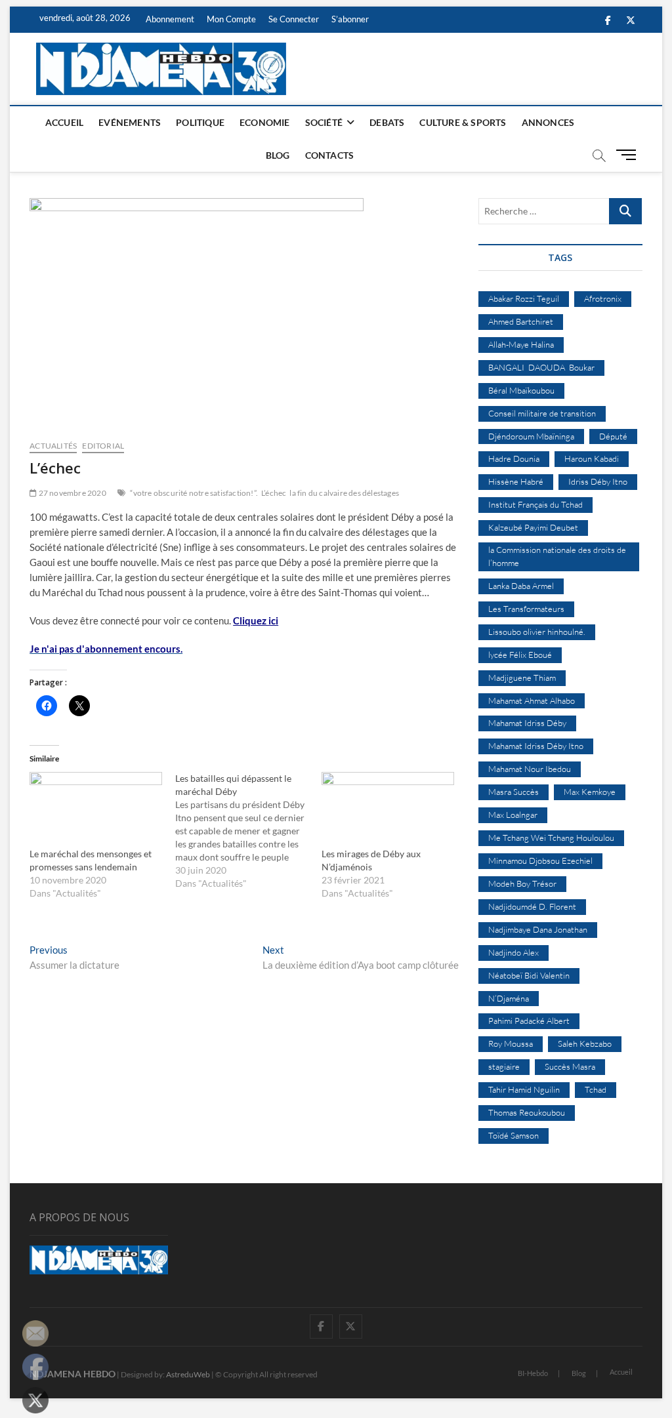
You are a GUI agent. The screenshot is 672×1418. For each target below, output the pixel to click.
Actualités (53, 446)
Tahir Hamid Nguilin (524, 1089)
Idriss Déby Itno (597, 481)
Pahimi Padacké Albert (529, 1020)
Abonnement (170, 19)
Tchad (595, 1089)
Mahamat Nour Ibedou (529, 768)
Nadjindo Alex (513, 952)
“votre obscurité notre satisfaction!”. (194, 493)
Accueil (64, 122)
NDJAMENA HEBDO (73, 1373)
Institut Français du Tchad (535, 504)
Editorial (103, 446)
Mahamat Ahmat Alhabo (531, 700)
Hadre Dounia (513, 458)
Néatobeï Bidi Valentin (529, 975)
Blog (278, 155)
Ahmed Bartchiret (520, 321)
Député (613, 436)
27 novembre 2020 (71, 493)
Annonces (548, 122)
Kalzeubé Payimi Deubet (533, 527)
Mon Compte (231, 19)
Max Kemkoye (590, 791)
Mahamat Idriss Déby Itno (535, 745)
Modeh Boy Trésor (522, 883)
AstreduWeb (188, 1374)
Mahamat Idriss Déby (527, 723)
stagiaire (504, 1066)
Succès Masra (570, 1066)
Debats (386, 122)
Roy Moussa (510, 1043)
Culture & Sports (462, 122)
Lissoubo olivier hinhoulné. (536, 631)
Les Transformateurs (526, 608)
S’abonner (350, 19)
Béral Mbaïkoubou (521, 390)
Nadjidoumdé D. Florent (532, 906)
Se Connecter (293, 19)
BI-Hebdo (533, 1373)
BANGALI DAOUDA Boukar (541, 367)
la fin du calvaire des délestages (344, 493)
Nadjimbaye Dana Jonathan (537, 929)
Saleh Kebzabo (585, 1043)
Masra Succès (513, 791)
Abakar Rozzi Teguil (523, 298)
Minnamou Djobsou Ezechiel (540, 860)
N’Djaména (508, 998)
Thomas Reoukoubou (526, 1112)
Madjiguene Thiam (522, 677)
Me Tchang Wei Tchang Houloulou (551, 837)
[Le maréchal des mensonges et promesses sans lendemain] (96, 810)
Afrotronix (602, 298)
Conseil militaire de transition (542, 413)
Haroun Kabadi (591, 458)
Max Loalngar (512, 814)
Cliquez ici (255, 620)
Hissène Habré (515, 481)
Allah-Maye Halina (521, 344)
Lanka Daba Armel (521, 585)
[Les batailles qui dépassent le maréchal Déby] (248, 831)
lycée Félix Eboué (520, 654)
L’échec (273, 493)
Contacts (329, 155)
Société (324, 122)
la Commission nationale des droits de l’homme (557, 556)
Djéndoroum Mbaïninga (531, 436)
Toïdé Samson (513, 1135)
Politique (200, 122)
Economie (265, 122)
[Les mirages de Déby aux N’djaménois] (388, 810)
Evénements (129, 122)
